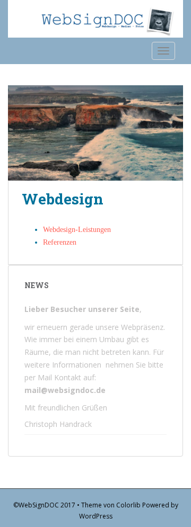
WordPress (95, 516)
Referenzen (59, 242)
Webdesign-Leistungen (77, 230)
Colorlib (128, 505)
